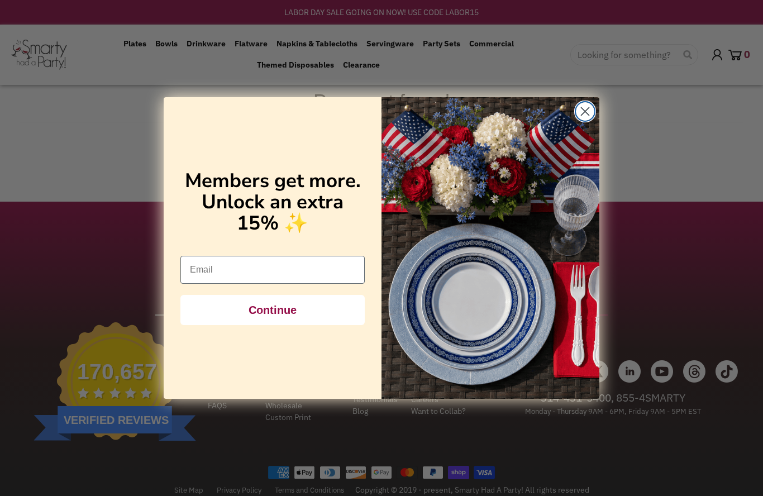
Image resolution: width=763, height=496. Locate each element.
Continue (273, 310)
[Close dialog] (585, 111)
